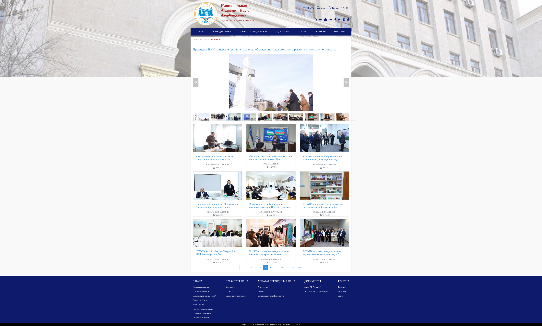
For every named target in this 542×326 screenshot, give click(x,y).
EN (347, 8)
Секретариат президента (236, 296)
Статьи (341, 296)
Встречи (229, 291)
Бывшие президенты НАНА (204, 296)
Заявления (342, 287)
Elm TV (310, 8)
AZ (342, 8)
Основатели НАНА (201, 291)
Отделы (261, 291)
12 (276, 267)
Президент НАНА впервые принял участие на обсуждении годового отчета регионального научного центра (264, 49)
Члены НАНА (198, 304)
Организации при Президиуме (271, 296)
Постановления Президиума (316, 291)
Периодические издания (203, 309)
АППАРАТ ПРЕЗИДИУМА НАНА (254, 31)
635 (293, 267)
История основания (201, 287)
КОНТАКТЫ (339, 31)
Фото (323, 8)
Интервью (342, 291)
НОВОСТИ (321, 31)
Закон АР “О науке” (312, 287)
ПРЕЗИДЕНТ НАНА (222, 31)
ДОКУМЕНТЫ (283, 31)
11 (271, 267)
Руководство (263, 287)
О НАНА (201, 31)
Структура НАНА (200, 300)
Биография (230, 287)
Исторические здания (202, 313)
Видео (335, 8)
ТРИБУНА (303, 31)
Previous (195, 82)
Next (346, 82)
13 (282, 267)
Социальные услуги (201, 318)
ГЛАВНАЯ (196, 39)
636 (299, 267)
